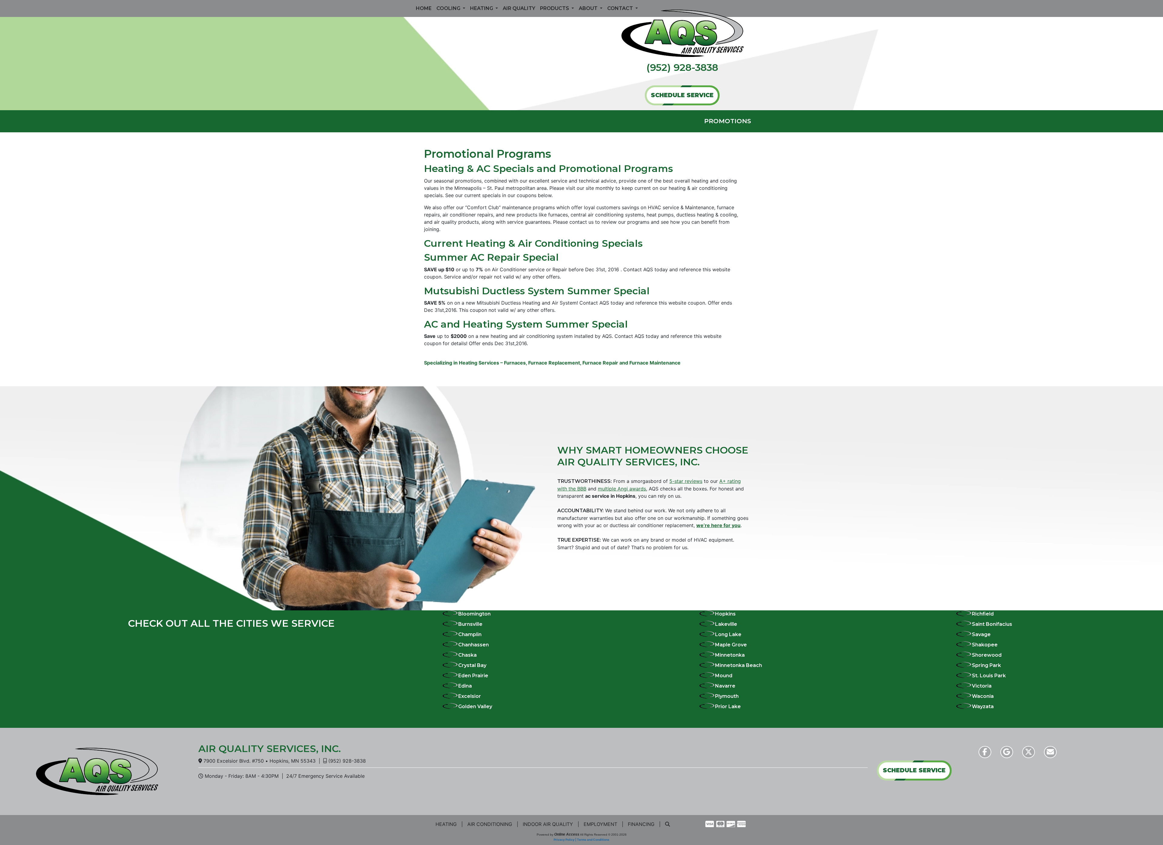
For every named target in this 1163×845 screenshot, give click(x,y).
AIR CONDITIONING (489, 824)
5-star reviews (685, 481)
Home (424, 8)
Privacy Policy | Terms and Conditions (581, 839)
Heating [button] (482, 8)
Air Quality (519, 8)
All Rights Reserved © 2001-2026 (603, 834)
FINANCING (641, 824)
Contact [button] (620, 8)
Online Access (566, 834)
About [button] (589, 8)
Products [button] (555, 8)
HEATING (446, 824)
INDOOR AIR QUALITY (548, 824)
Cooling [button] (449, 8)
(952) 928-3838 (682, 67)
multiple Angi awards (622, 489)
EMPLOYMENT (600, 824)
